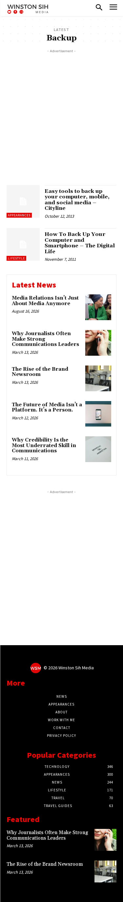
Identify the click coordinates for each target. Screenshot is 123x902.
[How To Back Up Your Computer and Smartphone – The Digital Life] (23, 244)
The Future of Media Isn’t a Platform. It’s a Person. (47, 407)
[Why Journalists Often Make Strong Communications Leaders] (98, 343)
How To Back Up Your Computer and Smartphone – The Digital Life (80, 243)
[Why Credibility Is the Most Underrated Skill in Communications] (98, 449)
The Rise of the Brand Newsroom (40, 372)
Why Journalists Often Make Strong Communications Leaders (47, 835)
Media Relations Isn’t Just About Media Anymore (45, 301)
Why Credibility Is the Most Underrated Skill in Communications (44, 445)
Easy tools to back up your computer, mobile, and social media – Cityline (77, 200)
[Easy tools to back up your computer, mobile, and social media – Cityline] (23, 201)
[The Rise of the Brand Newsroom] (98, 378)
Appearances (19, 215)
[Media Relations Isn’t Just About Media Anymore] (98, 307)
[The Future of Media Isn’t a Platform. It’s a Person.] (98, 414)
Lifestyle (16, 258)
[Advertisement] (61, 115)
